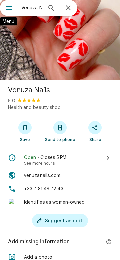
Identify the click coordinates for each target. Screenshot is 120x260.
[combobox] (31, 8)
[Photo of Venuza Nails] (60, 40)
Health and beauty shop (34, 107)
